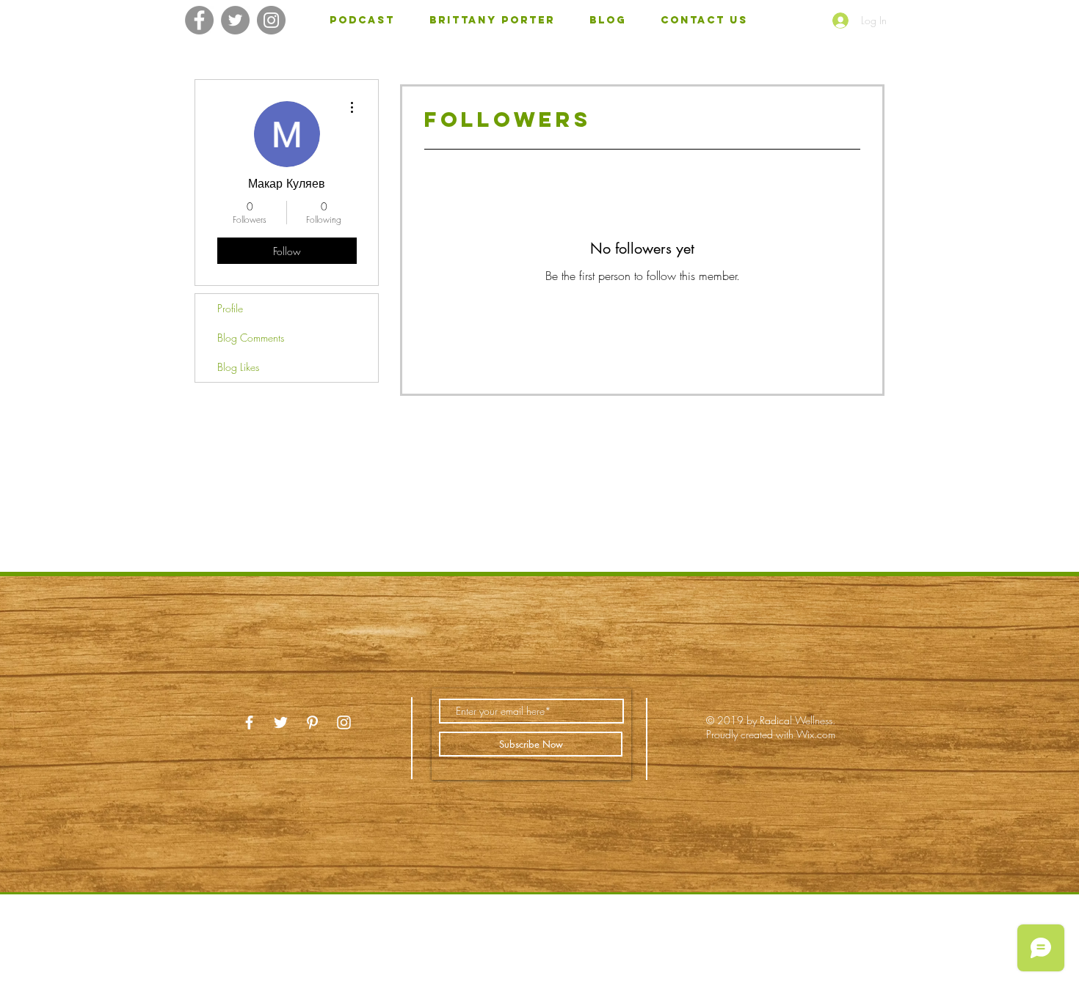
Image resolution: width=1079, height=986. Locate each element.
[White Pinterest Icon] (312, 722)
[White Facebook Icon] (249, 722)
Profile (230, 308)
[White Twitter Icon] (281, 722)
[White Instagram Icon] (344, 722)
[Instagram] (271, 20)
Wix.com (815, 734)
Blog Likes (238, 367)
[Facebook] (199, 20)
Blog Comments (250, 338)
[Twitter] (235, 20)
